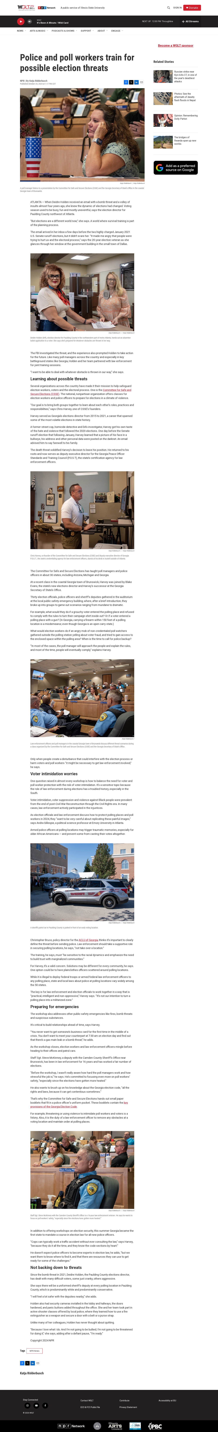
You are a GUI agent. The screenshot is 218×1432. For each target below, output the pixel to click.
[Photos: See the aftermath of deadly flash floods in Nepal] (163, 98)
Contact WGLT (87, 1401)
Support (86, 31)
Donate (193, 7)
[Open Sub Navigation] (25, 31)
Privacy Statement (128, 1407)
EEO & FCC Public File (90, 1407)
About (101, 31)
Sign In (177, 8)
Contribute (124, 1401)
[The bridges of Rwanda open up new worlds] (163, 142)
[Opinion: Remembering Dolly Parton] (163, 120)
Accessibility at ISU (167, 1401)
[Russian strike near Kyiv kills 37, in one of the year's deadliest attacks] (163, 76)
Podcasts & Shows (63, 31)
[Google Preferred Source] (176, 168)
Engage (115, 31)
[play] (20, 21)
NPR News (34, 1351)
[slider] (34, 21)
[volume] (29, 21)
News (20, 31)
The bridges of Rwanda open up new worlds (185, 140)
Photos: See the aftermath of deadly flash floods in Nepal (185, 97)
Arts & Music (37, 31)
